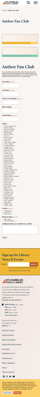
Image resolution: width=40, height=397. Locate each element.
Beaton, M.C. (8, 132)
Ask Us (4, 367)
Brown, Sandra (8, 137)
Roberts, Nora (8, 189)
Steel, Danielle (8, 200)
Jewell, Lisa (7, 165)
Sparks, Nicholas (9, 199)
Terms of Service (22, 270)
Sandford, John (8, 191)
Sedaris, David (8, 194)
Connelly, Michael (9, 145)
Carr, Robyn (7, 139)
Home (4, 10)
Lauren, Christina (9, 171)
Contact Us (8, 353)
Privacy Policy (12, 270)
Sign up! (34, 264)
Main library (8, 219)
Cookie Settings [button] (7, 392)
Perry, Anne (7, 182)
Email (4, 264)
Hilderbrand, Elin (9, 161)
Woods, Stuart (8, 205)
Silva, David (7, 195)
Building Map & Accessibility (11, 344)
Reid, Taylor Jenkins (10, 186)
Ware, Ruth (7, 202)
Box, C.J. (7, 136)
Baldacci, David (9, 131)
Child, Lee (7, 140)
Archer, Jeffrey (8, 127)
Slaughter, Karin (9, 197)
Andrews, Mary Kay (10, 126)
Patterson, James (9, 179)
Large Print (7, 212)
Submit (5, 237)
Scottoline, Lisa (8, 192)
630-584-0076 (10, 372)
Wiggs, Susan (8, 203)
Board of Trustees (8, 330)
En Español (5, 349)
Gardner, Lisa (8, 153)
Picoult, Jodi (7, 184)
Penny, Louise (8, 181)
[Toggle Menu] (36, 2)
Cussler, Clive (8, 147)
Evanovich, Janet (9, 150)
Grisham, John (8, 157)
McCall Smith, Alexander (11, 176)
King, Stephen (8, 166)
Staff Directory (7, 358)
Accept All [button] (17, 392)
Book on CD (8, 214)
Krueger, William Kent (10, 170)
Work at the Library (8, 340)
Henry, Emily (8, 160)
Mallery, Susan (8, 174)
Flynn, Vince (8, 152)
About (5, 326)
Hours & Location (11, 300)
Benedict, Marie (8, 134)
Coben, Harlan (8, 144)
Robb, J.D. (7, 187)
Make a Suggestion (8, 363)
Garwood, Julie (8, 155)
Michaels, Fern (8, 178)
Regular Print (8, 210)
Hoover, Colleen (9, 163)
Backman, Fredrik (9, 129)
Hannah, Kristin (8, 158)
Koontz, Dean (8, 168)
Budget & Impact (8, 335)
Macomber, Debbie (9, 173)
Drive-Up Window (9, 221)
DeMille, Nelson (9, 148)
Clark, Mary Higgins (10, 142)
